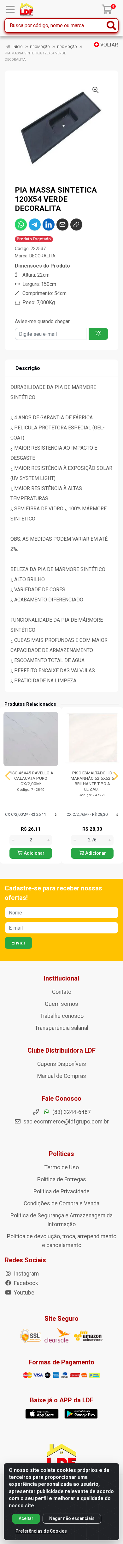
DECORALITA (42, 255)
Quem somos (61, 1004)
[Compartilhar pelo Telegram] (35, 224)
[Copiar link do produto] (76, 224)
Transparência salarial (61, 1028)
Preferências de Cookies (41, 1531)
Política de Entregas (61, 1179)
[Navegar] (7, 775)
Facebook (25, 1283)
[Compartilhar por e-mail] (62, 224)
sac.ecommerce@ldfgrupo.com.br (66, 1121)
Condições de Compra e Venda (61, 1203)
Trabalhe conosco (62, 1016)
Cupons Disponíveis (61, 1064)
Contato (61, 992)
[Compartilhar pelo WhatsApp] (21, 224)
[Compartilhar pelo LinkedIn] (49, 224)
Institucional (61, 978)
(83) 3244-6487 (71, 1112)
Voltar (108, 45)
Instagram (26, 1273)
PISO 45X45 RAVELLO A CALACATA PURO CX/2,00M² (31, 778)
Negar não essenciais (72, 1518)
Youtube (23, 1292)
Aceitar (26, 1518)
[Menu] (10, 9)
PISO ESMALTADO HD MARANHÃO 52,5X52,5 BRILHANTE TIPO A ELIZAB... (92, 780)
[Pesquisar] (111, 25)
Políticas (61, 1154)
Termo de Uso (61, 1167)
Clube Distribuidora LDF (61, 1050)
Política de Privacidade (61, 1191)
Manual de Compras (61, 1076)
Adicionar (33, 853)
